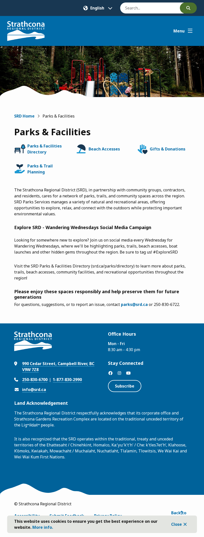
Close (176, 524)
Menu (179, 31)
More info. (42, 527)
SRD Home (24, 116)
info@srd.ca (34, 389)
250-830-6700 (35, 379)
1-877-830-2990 (67, 379)
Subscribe (124, 386)
